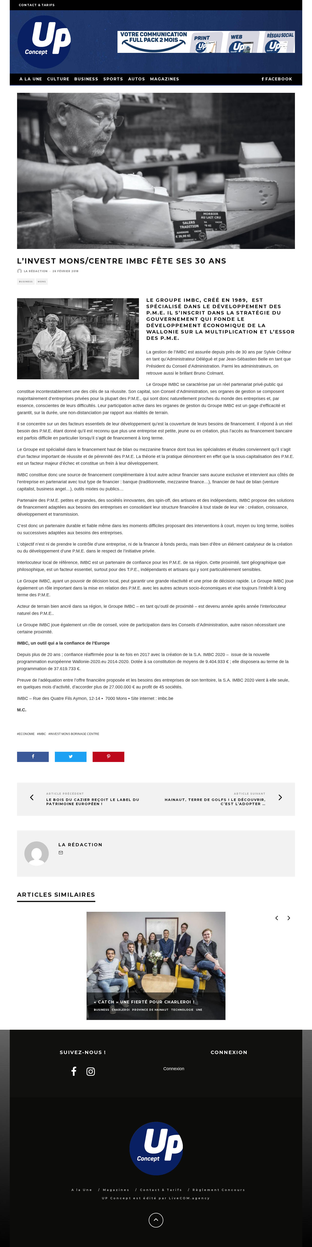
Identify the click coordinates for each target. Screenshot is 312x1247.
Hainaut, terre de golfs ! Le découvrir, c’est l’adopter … (215, 802)
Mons (42, 281)
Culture (58, 79)
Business (86, 79)
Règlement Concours (219, 1190)
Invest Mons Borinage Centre (74, 734)
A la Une (82, 1190)
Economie (27, 734)
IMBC (42, 734)
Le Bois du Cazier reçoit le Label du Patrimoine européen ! (92, 802)
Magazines (164, 79)
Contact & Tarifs (37, 5)
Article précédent (65, 793)
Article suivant (250, 793)
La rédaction (36, 271)
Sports (113, 79)
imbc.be (165, 698)
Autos (137, 79)
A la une (31, 79)
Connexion (173, 1068)
